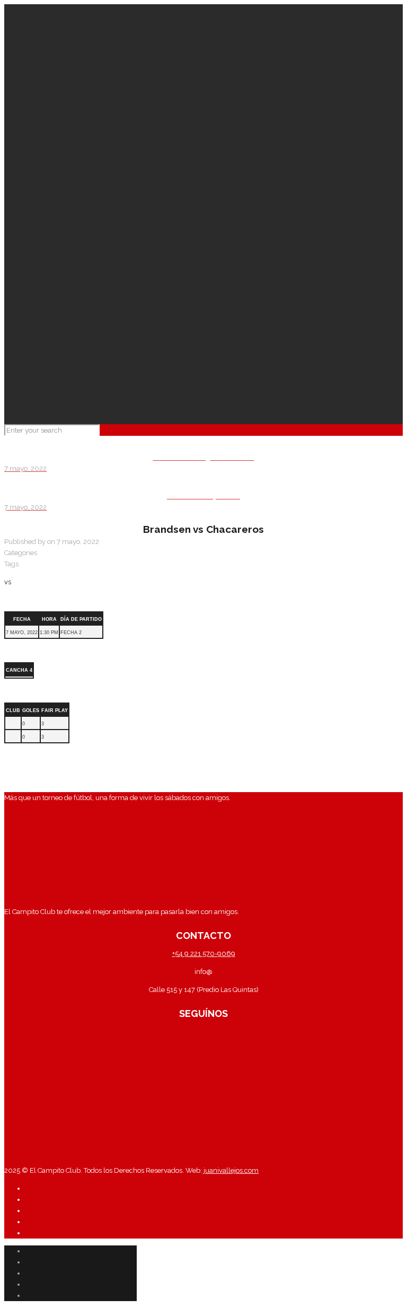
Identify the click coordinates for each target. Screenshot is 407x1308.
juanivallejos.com (230, 1170)
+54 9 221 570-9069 (203, 954)
